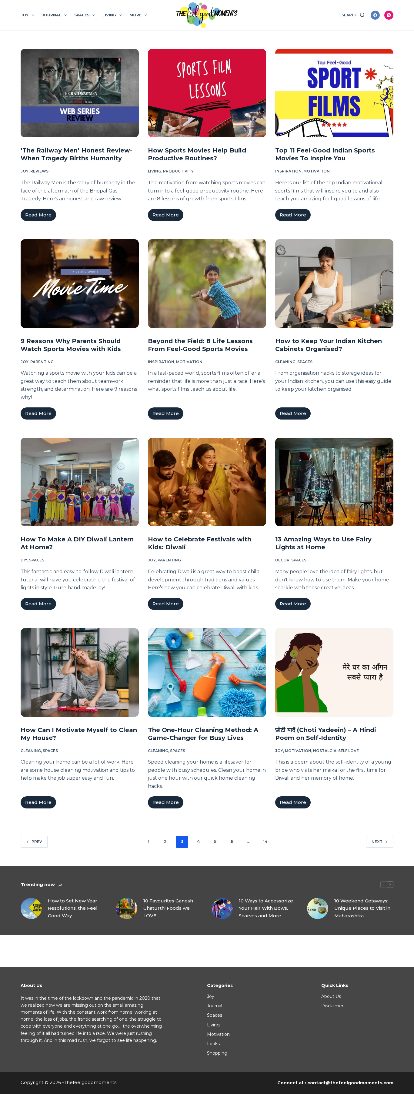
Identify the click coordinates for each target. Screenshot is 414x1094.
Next (377, 841)
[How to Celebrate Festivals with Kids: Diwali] (207, 482)
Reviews (39, 171)
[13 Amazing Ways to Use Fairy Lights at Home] (334, 482)
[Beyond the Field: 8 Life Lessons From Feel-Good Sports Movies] (207, 283)
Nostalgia (324, 750)
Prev (37, 841)
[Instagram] (388, 15)
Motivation (316, 171)
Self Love (348, 750)
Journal (51, 15)
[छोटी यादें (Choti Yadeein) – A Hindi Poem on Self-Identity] (334, 672)
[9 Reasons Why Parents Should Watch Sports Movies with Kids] (80, 283)
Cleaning (285, 362)
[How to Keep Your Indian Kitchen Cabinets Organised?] (334, 283)
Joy (24, 15)
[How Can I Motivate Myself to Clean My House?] (80, 672)
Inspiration (288, 171)
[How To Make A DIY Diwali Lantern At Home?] (80, 482)
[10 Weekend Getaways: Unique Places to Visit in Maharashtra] (317, 908)
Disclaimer (332, 1006)
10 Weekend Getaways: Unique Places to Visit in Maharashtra (362, 908)
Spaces (81, 15)
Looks (213, 1043)
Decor (282, 560)
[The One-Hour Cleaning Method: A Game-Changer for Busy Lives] (207, 672)
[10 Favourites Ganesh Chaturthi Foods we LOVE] (126, 908)
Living (109, 15)
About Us (331, 996)
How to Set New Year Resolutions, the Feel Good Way (73, 908)
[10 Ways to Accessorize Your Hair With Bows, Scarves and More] (222, 908)
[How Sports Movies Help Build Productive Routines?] (207, 93)
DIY (24, 560)
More (135, 15)
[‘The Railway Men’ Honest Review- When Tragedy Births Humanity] (80, 93)
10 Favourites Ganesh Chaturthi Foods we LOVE (168, 908)
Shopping (217, 1053)
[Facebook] (375, 15)
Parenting (42, 362)
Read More (40, 216)
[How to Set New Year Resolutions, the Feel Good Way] (31, 908)
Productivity (178, 171)
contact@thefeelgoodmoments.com (350, 1083)
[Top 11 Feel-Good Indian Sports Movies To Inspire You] (334, 93)
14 (265, 841)
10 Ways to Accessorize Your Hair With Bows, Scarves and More (266, 908)
